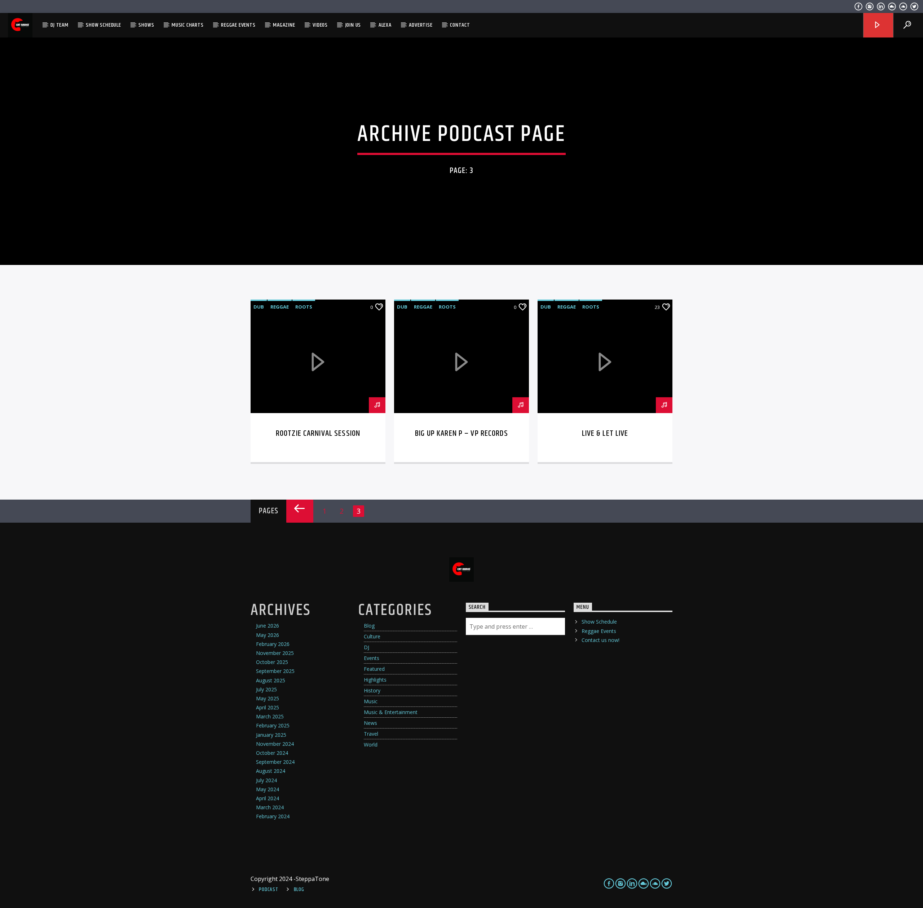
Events (371, 658)
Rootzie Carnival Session (318, 433)
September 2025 (275, 671)
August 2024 (270, 770)
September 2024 (275, 761)
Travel (371, 733)
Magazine (284, 25)
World (370, 744)
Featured (374, 668)
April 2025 (267, 707)
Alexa (385, 25)
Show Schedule (103, 25)
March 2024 (270, 807)
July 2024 (266, 780)
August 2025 (270, 680)
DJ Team (59, 25)
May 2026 (267, 635)
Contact (460, 25)
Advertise (420, 25)
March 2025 (270, 716)
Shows (146, 25)
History (372, 690)
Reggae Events (238, 25)
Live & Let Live (605, 433)
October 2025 (272, 662)
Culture (372, 636)
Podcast (268, 890)
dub (258, 307)
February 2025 (273, 725)
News (370, 722)
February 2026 (273, 644)
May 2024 (267, 789)
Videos (320, 25)
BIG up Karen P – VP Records (461, 433)
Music (370, 701)
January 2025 (271, 734)
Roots (303, 307)
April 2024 (267, 798)
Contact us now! (600, 640)
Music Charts (188, 25)
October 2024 (272, 752)
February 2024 (273, 816)
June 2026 (267, 625)
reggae (279, 307)
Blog (369, 625)
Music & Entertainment (391, 712)
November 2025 (275, 653)
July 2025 (266, 689)
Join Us (353, 25)
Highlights (375, 679)
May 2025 (267, 698)
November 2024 (275, 743)
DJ (366, 647)
